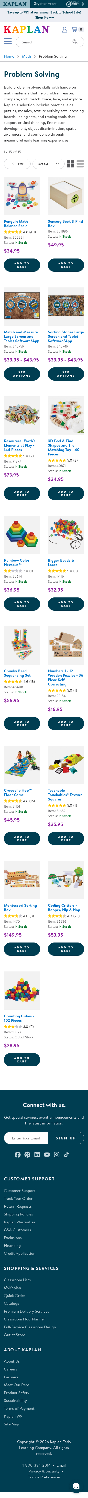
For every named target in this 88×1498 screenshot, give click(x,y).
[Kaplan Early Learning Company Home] (27, 29)
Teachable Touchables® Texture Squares (65, 795)
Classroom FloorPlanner (24, 1319)
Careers (10, 1369)
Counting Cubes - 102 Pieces (19, 1018)
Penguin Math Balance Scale (16, 223)
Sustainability (15, 1400)
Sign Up (66, 1138)
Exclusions (13, 1237)
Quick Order (14, 1295)
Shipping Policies (18, 1214)
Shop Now (43, 17)
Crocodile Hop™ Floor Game (18, 792)
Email (61, 1465)
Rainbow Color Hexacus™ (16, 562)
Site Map (11, 1424)
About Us (12, 1361)
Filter (19, 164)
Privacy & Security (44, 1471)
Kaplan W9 (13, 1416)
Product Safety (16, 1392)
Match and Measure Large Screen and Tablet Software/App (21, 336)
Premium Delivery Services (26, 1311)
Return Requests (18, 1206)
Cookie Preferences (44, 1477)
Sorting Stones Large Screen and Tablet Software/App (66, 336)
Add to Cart (27, 265)
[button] (82, 4)
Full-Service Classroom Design (30, 1327)
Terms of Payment (19, 1408)
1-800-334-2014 (36, 1465)
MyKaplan (12, 1287)
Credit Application (19, 1253)
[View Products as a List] (80, 164)
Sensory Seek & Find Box (65, 223)
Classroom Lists (17, 1279)
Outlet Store (14, 1334)
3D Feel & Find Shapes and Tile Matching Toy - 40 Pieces (63, 447)
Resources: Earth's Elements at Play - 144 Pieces (19, 445)
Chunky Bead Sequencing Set (17, 673)
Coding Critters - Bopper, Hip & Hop (64, 907)
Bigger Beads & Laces (61, 562)
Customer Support (19, 1190)
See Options (26, 374)
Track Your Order (18, 1198)
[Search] (75, 42)
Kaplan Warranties (19, 1222)
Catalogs (11, 1303)
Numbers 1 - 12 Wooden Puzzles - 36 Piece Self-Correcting (65, 677)
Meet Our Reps (17, 1384)
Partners (11, 1377)
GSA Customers (17, 1229)
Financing (12, 1245)
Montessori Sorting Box (20, 907)
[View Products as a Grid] (70, 164)
